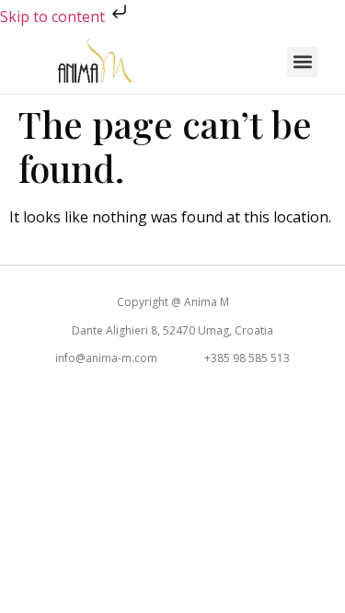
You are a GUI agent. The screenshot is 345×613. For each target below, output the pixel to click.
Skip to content (54, 16)
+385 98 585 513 (247, 358)
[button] (302, 62)
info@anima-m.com (106, 358)
